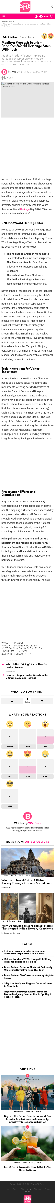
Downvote (42, 701)
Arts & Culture (37, 842)
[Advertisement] (27, 148)
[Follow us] (52, 7)
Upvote (12, 701)
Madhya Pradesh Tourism (20, 646)
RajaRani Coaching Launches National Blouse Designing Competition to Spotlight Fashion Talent (27, 994)
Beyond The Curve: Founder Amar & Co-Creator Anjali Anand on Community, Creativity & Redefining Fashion (27, 1119)
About (15, 1189)
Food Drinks (28, 1163)
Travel (5, 876)
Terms (27, 1191)
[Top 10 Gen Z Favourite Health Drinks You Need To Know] (27, 1144)
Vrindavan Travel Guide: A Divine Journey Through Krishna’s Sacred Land (26, 882)
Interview (18, 1112)
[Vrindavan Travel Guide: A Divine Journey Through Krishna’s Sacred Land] (27, 862)
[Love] (51, 36)
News (28, 876)
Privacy (48, 1189)
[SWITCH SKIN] (36, 16)
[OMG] (44, 36)
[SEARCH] (52, 16)
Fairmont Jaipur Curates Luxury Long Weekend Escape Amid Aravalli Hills (24, 952)
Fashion (29, 1112)
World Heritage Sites (17, 654)
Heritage (25, 209)
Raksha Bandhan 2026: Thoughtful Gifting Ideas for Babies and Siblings (27, 960)
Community (26, 1189)
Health (17, 1163)
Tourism (8, 651)
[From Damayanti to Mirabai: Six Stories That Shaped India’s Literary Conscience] (27, 908)
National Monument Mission (22, 649)
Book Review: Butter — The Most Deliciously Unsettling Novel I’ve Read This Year (28, 968)
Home (6, 1189)
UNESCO (22, 651)
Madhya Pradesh (14, 643)
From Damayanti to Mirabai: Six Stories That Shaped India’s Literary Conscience (27, 927)
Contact (37, 1189)
